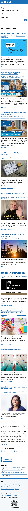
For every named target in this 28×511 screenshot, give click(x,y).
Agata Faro (3, 197)
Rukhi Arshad (4, 116)
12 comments (10, 188)
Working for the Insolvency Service (12, 77)
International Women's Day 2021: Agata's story (13, 194)
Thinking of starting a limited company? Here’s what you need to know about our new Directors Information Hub (14, 474)
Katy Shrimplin (13, 391)
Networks (18, 157)
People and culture (20, 35)
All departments (11, 487)
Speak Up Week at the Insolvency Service (13, 33)
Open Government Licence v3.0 (9, 495)
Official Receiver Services (19, 116)
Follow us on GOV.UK (7, 461)
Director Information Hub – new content (11, 469)
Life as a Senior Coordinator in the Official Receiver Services (14, 113)
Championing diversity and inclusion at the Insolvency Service (14, 388)
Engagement (4, 392)
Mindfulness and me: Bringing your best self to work (13, 153)
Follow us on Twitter (7, 458)
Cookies (17, 489)
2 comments (9, 381)
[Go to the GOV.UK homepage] (6, 2)
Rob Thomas (4, 315)
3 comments (9, 229)
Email (4, 451)
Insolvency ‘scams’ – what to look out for (11, 467)
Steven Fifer (3, 35)
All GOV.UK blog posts (17, 485)
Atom (17, 451)
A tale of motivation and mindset (11, 349)
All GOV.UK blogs (5, 485)
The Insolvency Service (13, 13)
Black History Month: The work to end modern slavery (12, 235)
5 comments (9, 305)
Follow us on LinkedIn (7, 459)
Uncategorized (4, 37)
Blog (2, 8)
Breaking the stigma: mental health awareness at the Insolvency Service (12, 311)
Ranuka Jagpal (4, 391)
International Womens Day (19, 197)
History (14, 276)
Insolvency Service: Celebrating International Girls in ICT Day (11, 73)
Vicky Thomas (4, 352)
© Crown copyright (14, 507)
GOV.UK (3, 487)
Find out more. (4, 444)
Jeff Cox (3, 238)
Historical (15, 238)
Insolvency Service (9, 10)
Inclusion (17, 76)
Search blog (4, 17)
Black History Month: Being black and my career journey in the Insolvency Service (13, 273)
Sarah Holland (4, 76)
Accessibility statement (7, 489)
